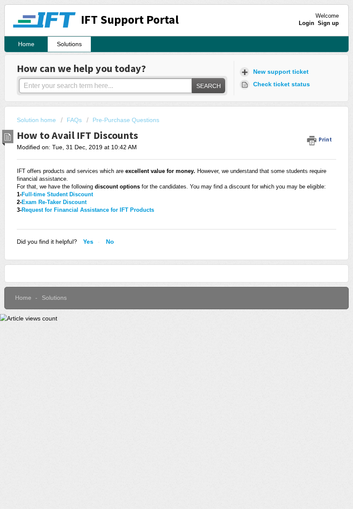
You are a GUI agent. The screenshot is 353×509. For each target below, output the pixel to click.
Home (26, 44)
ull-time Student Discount (57, 194)
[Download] (160, 250)
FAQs (74, 119)
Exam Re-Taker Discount (54, 202)
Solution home (37, 119)
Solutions (69, 44)
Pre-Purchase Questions (126, 119)
